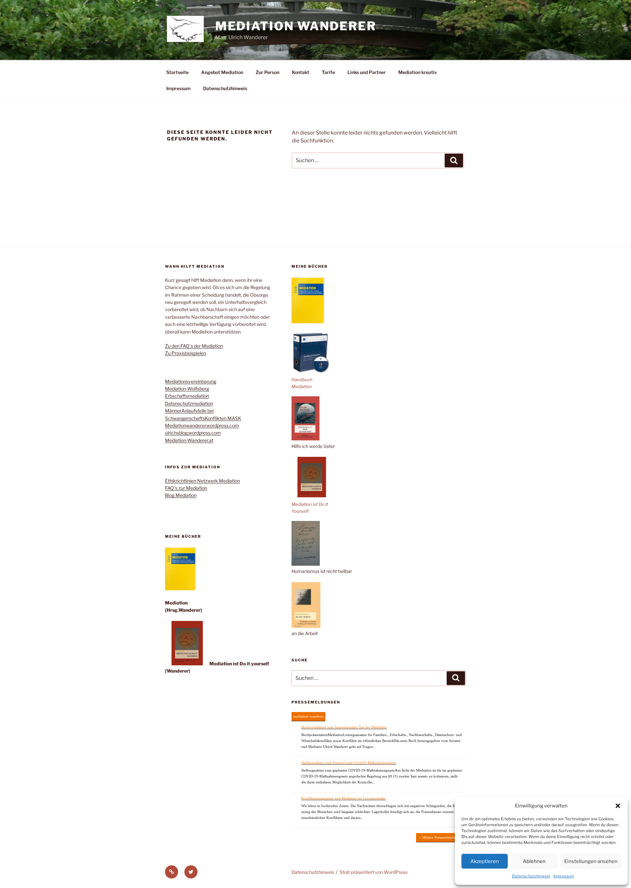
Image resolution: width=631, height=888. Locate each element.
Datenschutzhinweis (531, 876)
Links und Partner (366, 72)
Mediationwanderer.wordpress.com (202, 425)
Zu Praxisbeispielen (185, 353)
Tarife (328, 72)
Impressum (563, 876)
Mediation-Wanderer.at (189, 440)
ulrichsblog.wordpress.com (193, 432)
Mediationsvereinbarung (190, 381)
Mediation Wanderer (295, 26)
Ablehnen (534, 861)
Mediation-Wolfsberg (187, 388)
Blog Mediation (181, 495)
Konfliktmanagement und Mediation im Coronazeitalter (343, 798)
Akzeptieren (484, 861)
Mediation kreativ (417, 72)
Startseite (177, 72)
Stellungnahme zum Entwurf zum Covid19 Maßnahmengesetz (348, 763)
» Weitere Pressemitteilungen (441, 837)
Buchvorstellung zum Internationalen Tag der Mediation (344, 727)
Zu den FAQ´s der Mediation (194, 346)
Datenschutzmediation (189, 403)
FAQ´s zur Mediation (186, 488)
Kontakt (300, 72)
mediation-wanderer (308, 716)
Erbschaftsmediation (187, 396)
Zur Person (267, 72)
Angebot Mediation (222, 72)
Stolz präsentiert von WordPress (373, 872)
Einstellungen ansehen (591, 861)
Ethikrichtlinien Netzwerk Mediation (202, 480)
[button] (618, 805)
